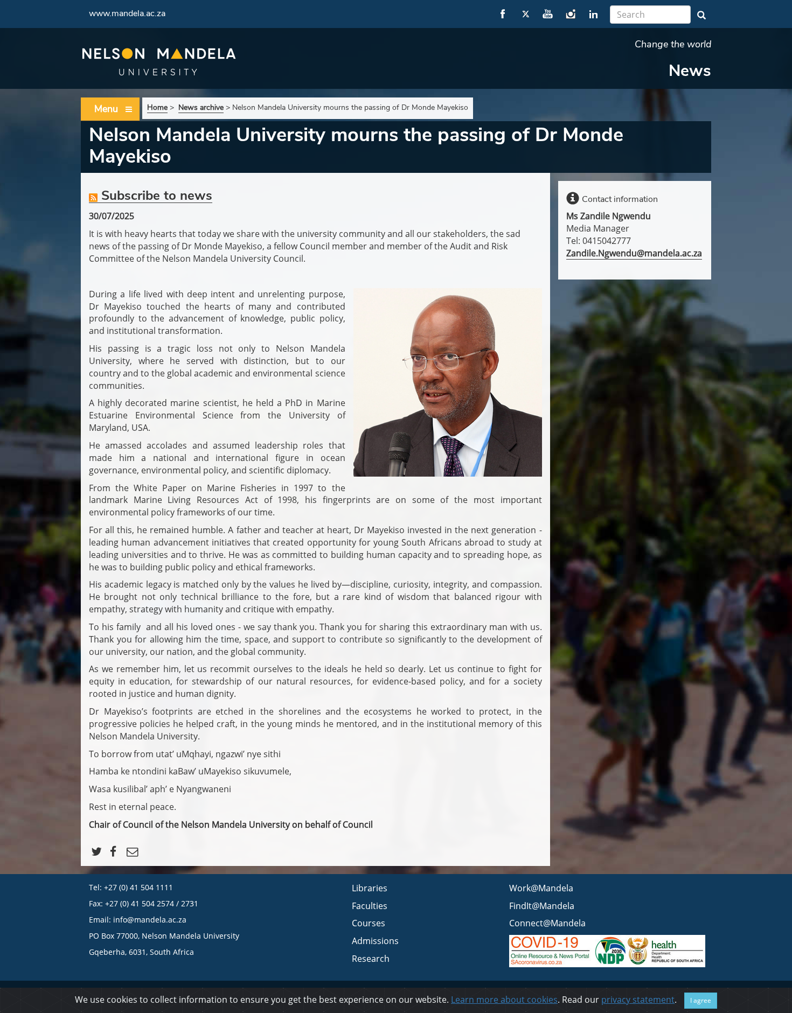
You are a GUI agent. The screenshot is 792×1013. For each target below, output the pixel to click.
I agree (700, 1000)
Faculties (369, 906)
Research (371, 959)
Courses (368, 923)
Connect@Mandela (547, 923)
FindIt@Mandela (541, 906)
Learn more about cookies (504, 999)
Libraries (369, 888)
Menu (106, 108)
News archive (201, 107)
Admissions (375, 941)
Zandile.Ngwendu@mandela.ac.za (634, 253)
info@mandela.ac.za (149, 919)
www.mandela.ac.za (127, 13)
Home (157, 107)
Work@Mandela (541, 888)
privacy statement (638, 999)
